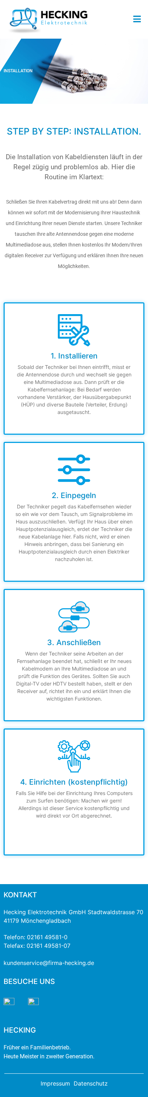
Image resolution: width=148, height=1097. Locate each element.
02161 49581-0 (47, 937)
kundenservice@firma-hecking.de (49, 962)
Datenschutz (91, 1083)
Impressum (55, 1083)
